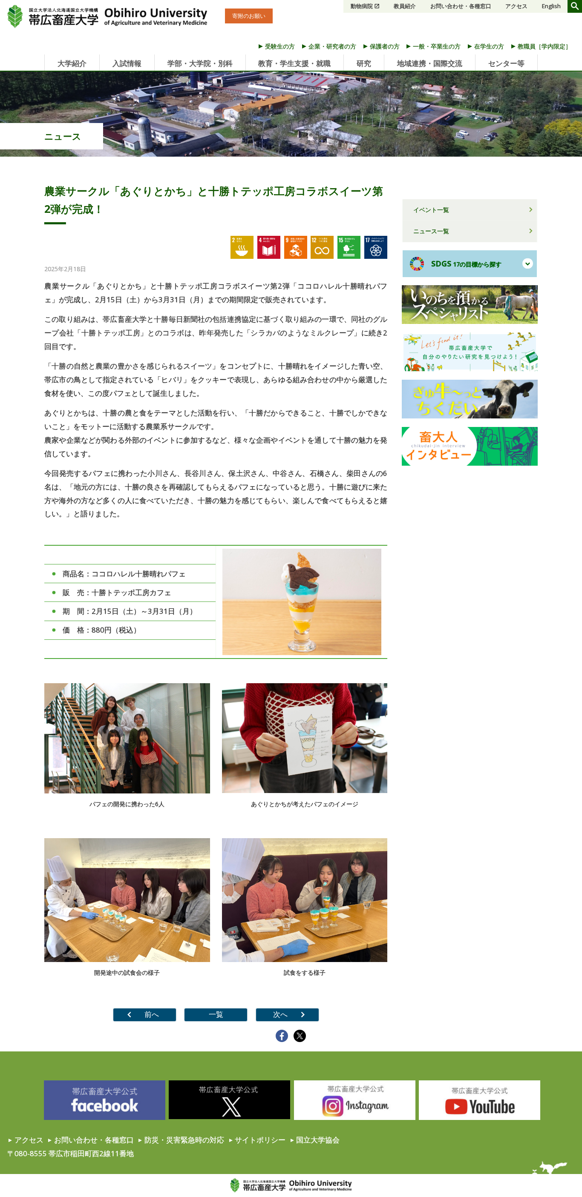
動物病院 (362, 6)
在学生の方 (489, 46)
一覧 (216, 1014)
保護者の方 (385, 46)
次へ (280, 1014)
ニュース (62, 136)
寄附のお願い (248, 16)
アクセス (516, 6)
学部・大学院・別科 (200, 63)
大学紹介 (72, 63)
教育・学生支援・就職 (294, 63)
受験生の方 (280, 46)
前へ (151, 1014)
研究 (364, 63)
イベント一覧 (431, 210)
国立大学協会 (318, 1140)
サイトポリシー (260, 1140)
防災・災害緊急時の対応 (184, 1140)
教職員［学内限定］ (544, 46)
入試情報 (126, 63)
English (551, 6)
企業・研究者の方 (332, 46)
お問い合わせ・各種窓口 (460, 6)
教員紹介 (405, 6)
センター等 (506, 63)
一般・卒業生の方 (437, 46)
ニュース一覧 (431, 231)
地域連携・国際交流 (429, 63)
